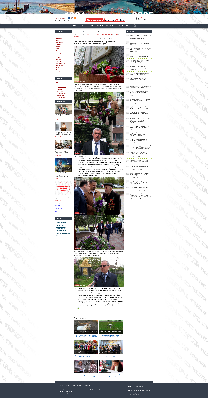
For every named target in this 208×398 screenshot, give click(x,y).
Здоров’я (59, 61)
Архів (127, 26)
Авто (57, 48)
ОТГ (57, 83)
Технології (59, 44)
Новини (84, 26)
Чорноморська (61, 97)
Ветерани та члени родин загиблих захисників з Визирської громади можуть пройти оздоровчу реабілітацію (138, 101)
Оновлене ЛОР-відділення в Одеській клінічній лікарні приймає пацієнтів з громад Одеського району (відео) (138, 147)
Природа (58, 55)
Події (57, 40)
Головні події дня (90, 34)
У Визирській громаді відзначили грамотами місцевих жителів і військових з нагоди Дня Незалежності (137, 93)
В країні (58, 72)
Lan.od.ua (140, 386)
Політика (59, 36)
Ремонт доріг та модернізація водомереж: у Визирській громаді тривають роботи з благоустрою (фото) (137, 80)
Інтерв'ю (100, 26)
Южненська (60, 91)
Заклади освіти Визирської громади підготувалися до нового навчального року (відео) (138, 43)
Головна (75, 26)
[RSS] (75, 17)
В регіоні (58, 70)
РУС (137, 17)
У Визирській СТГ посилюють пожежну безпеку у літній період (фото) (137, 113)
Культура (59, 53)
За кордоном (60, 65)
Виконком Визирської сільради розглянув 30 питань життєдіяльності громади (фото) (138, 68)
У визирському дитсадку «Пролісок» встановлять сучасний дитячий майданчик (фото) (138, 182)
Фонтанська (60, 95)
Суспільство (59, 42)
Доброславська (61, 93)
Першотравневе (81, 38)
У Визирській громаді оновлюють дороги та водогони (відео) (137, 73)
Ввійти (138, 19)
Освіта (58, 46)
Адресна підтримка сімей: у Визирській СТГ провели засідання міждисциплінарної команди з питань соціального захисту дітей (138, 196)
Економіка (59, 38)
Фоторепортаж (60, 63)
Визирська (60, 85)
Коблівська (60, 89)
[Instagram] (72, 17)
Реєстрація (145, 19)
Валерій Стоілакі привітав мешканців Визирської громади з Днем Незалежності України (138, 134)
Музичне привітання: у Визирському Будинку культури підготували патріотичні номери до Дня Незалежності (138, 120)
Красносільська (61, 87)
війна (98, 38)
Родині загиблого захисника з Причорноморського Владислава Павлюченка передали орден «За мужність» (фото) (137, 154)
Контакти (87, 385)
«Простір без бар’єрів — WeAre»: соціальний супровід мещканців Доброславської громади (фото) (137, 189)
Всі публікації (111, 26)
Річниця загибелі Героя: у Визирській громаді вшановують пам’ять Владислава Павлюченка (138, 37)
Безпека (58, 59)
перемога (93, 38)
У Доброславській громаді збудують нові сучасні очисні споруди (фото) (138, 107)
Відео (121, 26)
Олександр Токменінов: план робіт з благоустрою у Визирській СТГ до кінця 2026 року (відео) (137, 61)
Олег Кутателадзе (113, 38)
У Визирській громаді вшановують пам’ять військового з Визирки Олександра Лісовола (137, 168)
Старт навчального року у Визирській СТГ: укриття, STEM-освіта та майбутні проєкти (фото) (138, 50)
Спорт (58, 51)
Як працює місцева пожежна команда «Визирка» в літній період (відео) (138, 86)
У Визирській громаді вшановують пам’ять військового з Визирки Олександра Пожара (137, 141)
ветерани (88, 38)
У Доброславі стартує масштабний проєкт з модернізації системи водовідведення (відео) (137, 128)
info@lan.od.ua (69, 393)
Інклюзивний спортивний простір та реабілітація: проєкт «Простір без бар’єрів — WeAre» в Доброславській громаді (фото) (138, 175)
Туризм (58, 57)
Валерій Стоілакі (104, 38)
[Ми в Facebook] (69, 17)
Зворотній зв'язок (60, 18)
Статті (92, 26)
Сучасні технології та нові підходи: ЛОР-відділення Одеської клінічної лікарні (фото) (137, 161)
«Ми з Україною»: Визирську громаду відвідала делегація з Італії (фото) (138, 55)
